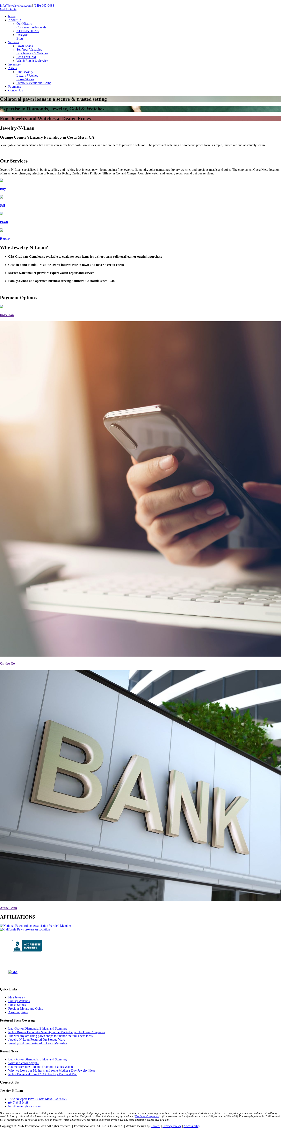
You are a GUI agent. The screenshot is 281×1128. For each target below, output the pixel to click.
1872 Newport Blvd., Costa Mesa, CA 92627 (37, 1099)
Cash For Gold (26, 57)
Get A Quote (8, 9)
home (11, 16)
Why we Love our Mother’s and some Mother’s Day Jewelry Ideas (51, 1070)
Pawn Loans (24, 46)
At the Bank (8, 908)
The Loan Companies (147, 1116)
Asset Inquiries (18, 1012)
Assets (12, 68)
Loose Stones (25, 79)
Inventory (14, 64)
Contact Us (15, 90)
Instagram (22, 34)
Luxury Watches (27, 75)
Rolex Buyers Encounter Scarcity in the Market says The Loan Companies (56, 1032)
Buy (3, 189)
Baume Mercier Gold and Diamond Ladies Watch (40, 1066)
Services (13, 42)
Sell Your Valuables (29, 49)
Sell (2, 205)
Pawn (4, 222)
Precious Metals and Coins (33, 83)
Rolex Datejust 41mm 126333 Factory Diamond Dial (42, 1074)
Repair (5, 238)
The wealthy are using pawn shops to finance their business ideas (50, 1036)
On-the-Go (7, 663)
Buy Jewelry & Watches (32, 53)
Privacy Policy (172, 1126)
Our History (24, 23)
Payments (14, 86)
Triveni (155, 1126)
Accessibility (191, 1126)
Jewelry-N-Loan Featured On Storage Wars (36, 1039)
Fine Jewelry (24, 72)
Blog (19, 38)
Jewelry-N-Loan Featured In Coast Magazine (37, 1043)
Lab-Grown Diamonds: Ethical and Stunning (37, 1028)
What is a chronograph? (23, 1063)
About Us (14, 20)
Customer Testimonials (31, 27)
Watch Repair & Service (32, 60)
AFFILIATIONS (27, 31)
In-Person (7, 315)
